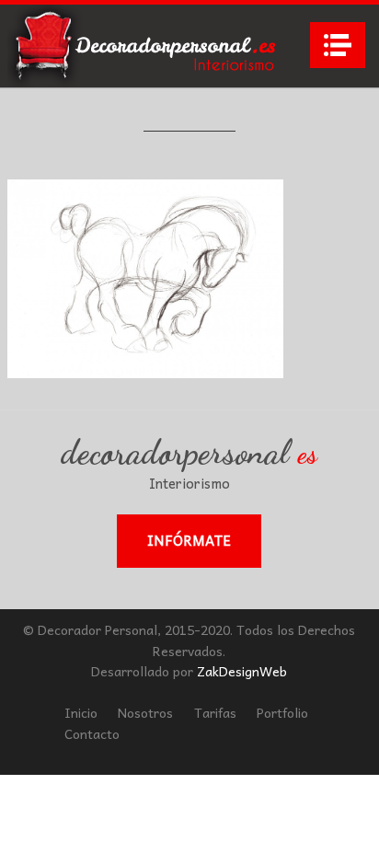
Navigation (337, 45)
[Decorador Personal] (145, 46)
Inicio (81, 712)
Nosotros (145, 712)
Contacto (92, 733)
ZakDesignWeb (242, 671)
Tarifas (215, 712)
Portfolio (282, 712)
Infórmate (189, 540)
